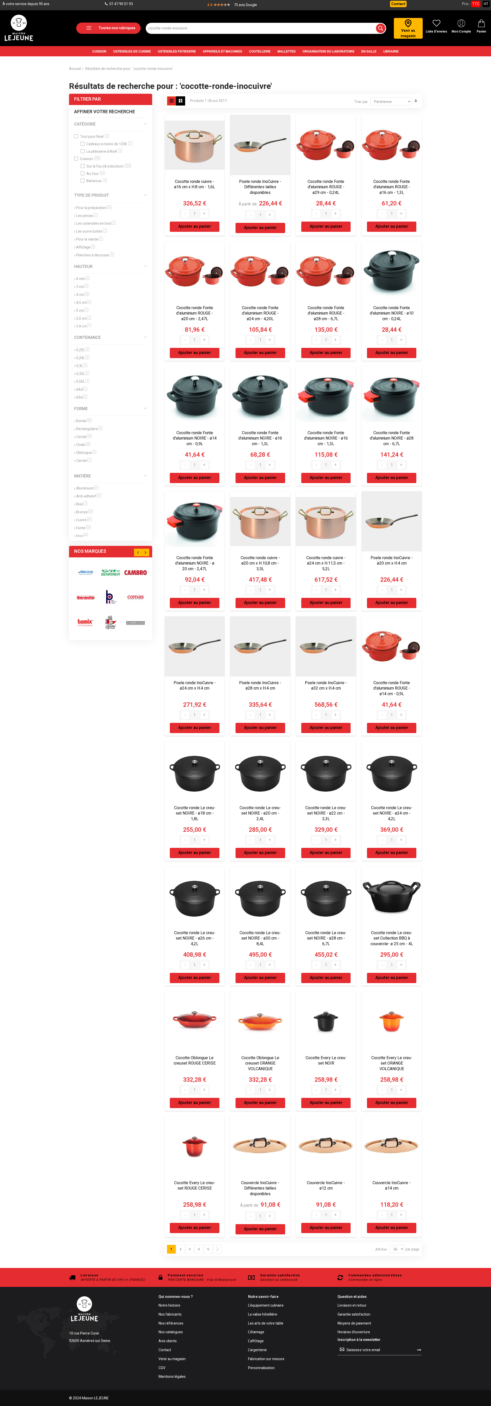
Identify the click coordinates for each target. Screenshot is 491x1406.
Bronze (84, 512)
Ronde (84, 421)
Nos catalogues (171, 1332)
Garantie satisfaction (354, 1314)
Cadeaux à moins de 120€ (108, 144)
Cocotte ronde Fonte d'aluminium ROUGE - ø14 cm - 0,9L (391, 688)
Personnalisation (261, 1368)
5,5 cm (83, 318)
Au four (95, 173)
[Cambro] (135, 572)
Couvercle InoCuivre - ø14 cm (392, 1186)
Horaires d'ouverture (354, 1332)
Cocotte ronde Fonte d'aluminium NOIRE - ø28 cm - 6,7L (392, 438)
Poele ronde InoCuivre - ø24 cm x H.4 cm (195, 686)
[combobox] (266, 28)
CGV (162, 1368)
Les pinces (86, 215)
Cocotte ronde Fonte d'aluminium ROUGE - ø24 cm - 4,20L (260, 313)
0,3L (81, 366)
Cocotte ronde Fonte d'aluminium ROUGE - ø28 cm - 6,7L (326, 313)
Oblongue (86, 452)
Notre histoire (169, 1305)
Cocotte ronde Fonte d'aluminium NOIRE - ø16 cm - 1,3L (260, 438)
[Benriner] (110, 572)
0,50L (82, 381)
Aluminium (87, 488)
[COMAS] (135, 597)
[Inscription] (419, 1350)
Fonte (83, 528)
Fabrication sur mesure (266, 1359)
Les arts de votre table (265, 1323)
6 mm (83, 279)
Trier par (361, 102)
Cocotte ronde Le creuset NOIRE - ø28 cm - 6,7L (326, 938)
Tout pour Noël (94, 136)
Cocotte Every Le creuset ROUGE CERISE (194, 1186)
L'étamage (256, 1332)
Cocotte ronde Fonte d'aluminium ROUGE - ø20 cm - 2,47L (194, 313)
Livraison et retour (352, 1305)
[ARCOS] (85, 572)
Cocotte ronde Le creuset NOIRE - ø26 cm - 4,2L (194, 938)
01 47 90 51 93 (121, 4)
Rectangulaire (89, 429)
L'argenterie (257, 1350)
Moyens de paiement (354, 1323)
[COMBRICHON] (135, 622)
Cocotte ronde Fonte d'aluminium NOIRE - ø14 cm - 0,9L (195, 438)
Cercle (84, 437)
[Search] (380, 28)
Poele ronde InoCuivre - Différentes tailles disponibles (260, 187)
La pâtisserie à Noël (103, 151)
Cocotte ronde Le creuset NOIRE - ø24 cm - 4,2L (391, 813)
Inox (82, 536)
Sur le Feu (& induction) (108, 166)
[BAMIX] (85, 622)
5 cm (82, 310)
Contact (398, 4)
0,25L (82, 350)
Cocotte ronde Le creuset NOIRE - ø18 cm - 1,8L (194, 813)
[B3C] (85, 597)
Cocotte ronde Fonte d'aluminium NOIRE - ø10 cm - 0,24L (392, 313)
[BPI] (110, 597)
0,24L (82, 358)
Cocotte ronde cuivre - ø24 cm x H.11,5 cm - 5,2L (326, 563)
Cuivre (84, 520)
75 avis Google (245, 5)
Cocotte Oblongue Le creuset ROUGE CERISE (195, 1061)
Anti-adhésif (88, 496)
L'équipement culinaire (266, 1305)
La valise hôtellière (262, 1314)
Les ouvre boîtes (91, 231)
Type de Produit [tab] (91, 195)
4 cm (82, 294)
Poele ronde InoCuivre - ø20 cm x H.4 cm (392, 561)
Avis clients (168, 1341)
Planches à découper (95, 255)
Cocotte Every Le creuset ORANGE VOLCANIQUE (391, 1063)
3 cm (82, 286)
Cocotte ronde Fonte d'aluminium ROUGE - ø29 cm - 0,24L (326, 187)
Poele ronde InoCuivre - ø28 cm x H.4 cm (260, 686)
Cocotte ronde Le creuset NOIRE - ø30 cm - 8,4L (260, 938)
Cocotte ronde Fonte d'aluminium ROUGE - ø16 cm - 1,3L (391, 187)
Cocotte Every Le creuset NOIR (326, 1061)
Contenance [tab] (87, 338)
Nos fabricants (170, 1314)
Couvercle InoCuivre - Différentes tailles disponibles (260, 1188)
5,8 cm (83, 326)
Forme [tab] (81, 409)
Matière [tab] (82, 476)
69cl (81, 397)
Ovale (83, 444)
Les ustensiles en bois (96, 223)
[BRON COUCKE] (110, 622)
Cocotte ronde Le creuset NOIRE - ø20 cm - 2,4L (260, 813)
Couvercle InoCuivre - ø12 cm (326, 1186)
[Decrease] (185, 214)
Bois (81, 504)
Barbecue (96, 181)
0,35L (82, 374)
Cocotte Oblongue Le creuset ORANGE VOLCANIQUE (260, 1063)
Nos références (171, 1323)
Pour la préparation (93, 208)
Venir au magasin (172, 1359)
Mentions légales (172, 1376)
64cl (81, 389)
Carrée (83, 460)
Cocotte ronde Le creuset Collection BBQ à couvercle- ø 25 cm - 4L (392, 938)
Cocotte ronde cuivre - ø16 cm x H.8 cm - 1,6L (194, 184)
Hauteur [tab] (83, 267)
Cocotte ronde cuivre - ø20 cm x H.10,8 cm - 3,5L (260, 563)
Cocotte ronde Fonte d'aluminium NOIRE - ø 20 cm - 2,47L (194, 563)
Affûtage (85, 247)
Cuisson (89, 159)
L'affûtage (256, 1341)
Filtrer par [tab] (87, 99)
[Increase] (204, 214)
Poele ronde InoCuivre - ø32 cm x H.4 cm (326, 686)
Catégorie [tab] (85, 124)
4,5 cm (83, 302)
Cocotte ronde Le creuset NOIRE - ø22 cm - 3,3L (326, 813)
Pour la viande (89, 239)
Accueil (75, 68)
